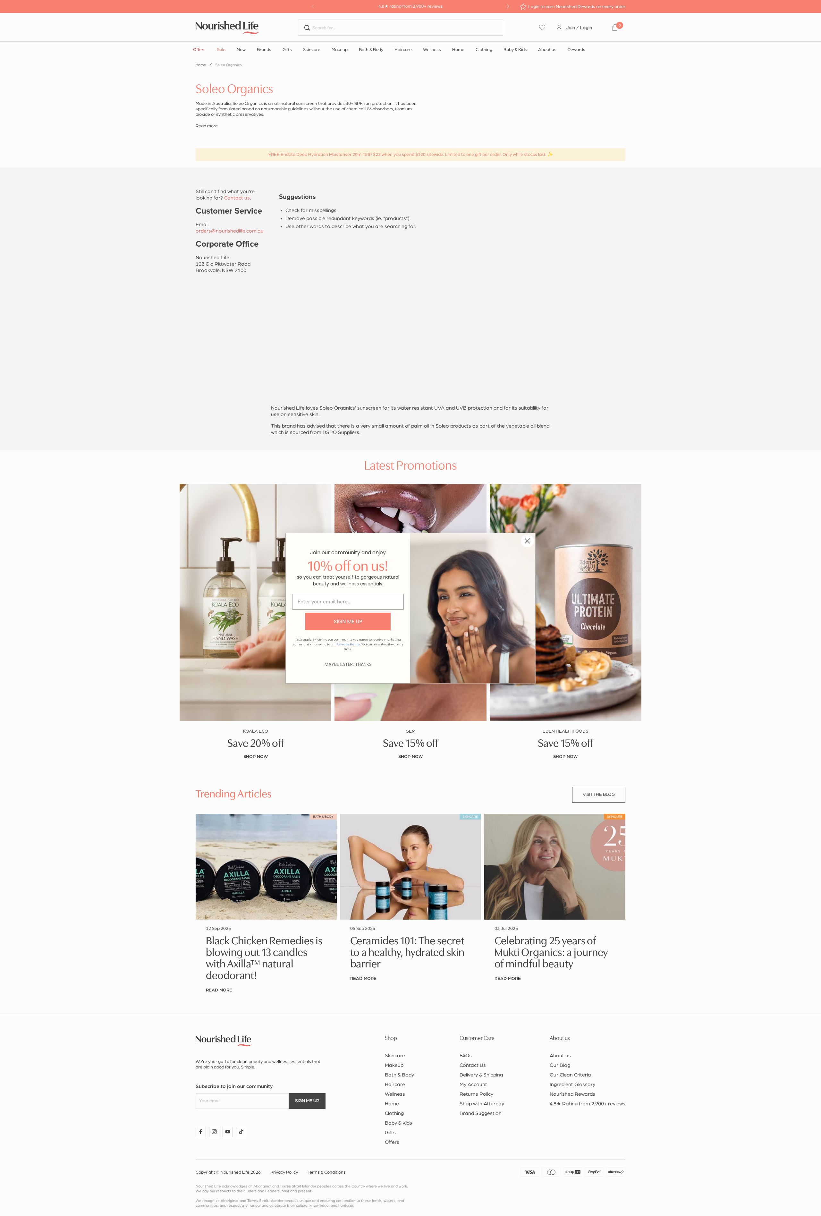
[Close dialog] (527, 541)
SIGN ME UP (348, 621)
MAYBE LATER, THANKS (348, 664)
